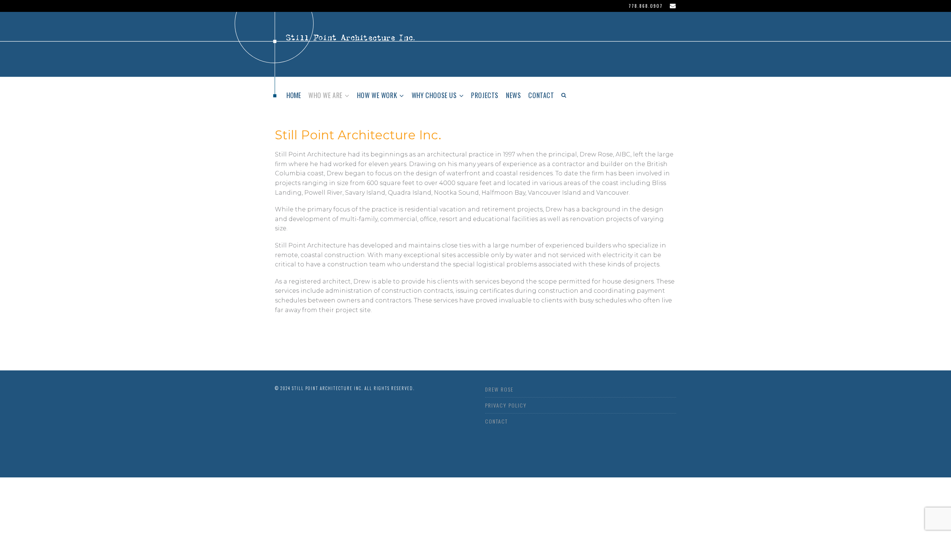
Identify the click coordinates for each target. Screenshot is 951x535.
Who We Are (325, 95)
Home (293, 95)
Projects (485, 95)
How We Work (377, 95)
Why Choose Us (434, 95)
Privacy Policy (506, 405)
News (513, 95)
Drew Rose (499, 389)
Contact (541, 95)
